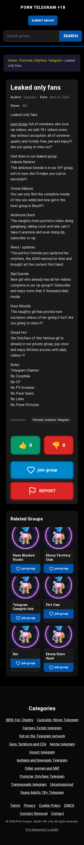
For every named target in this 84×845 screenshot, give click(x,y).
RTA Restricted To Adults (42, 829)
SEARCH (70, 36)
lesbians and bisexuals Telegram (42, 760)
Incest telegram (42, 752)
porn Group (19, 124)
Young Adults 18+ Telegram (42, 792)
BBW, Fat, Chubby (19, 720)
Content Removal (33, 813)
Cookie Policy (49, 805)
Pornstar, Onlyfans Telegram (41, 60)
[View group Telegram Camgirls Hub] (25, 598)
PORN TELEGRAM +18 (43, 7)
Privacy (29, 805)
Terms (15, 805)
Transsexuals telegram (29, 784)
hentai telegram (62, 744)
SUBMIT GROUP (43, 20)
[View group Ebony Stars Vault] (58, 647)
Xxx (15, 654)
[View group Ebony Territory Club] (58, 548)
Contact (57, 813)
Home (12, 60)
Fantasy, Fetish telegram (42, 728)
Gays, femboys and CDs (27, 744)
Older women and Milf (42, 768)
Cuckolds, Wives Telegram (57, 720)
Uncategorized (61, 784)
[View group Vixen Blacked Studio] (25, 548)
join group (28, 568)
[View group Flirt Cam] (58, 598)
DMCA (69, 805)
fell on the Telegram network (42, 736)
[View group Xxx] (25, 647)
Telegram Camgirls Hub (23, 607)
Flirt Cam (53, 605)
